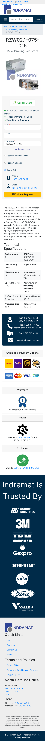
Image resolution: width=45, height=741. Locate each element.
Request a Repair (14, 163)
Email (7, 125)
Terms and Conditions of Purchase (22, 670)
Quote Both (12, 170)
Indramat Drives (19, 26)
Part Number (10, 141)
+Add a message (22, 149)
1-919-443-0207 (22, 2)
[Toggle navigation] (5, 19)
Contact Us (12, 650)
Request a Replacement (17, 155)
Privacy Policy (13, 675)
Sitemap (10, 654)
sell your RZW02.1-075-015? (26, 468)
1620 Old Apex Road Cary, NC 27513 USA (14, 691)
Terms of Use (13, 665)
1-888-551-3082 (8, 2)
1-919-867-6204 (30, 333)
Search (38, 19)
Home (6, 26)
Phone (8, 133)
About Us (11, 645)
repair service (24, 437)
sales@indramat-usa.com (12, 4)
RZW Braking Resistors (16, 29)
